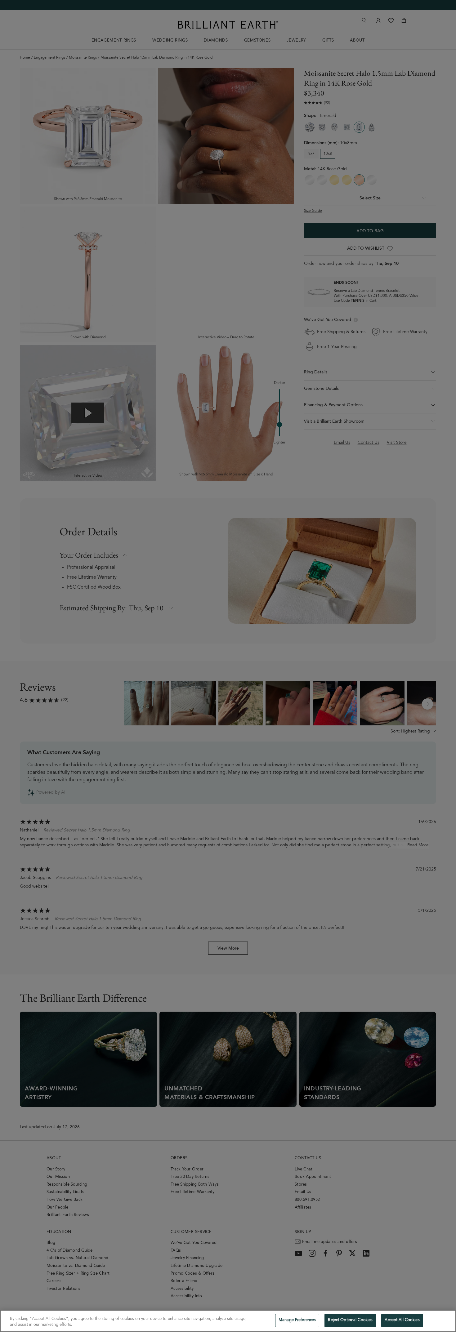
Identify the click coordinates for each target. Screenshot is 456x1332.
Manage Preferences (297, 1320)
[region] (228, 1321)
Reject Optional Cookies (350, 1320)
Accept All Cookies (402, 1320)
